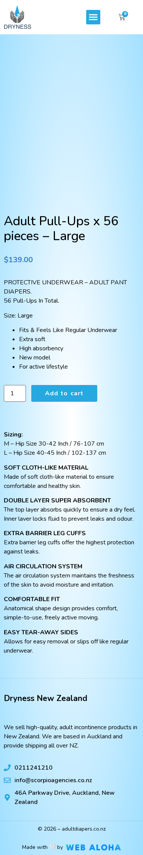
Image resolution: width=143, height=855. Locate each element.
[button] (93, 17)
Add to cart (64, 393)
